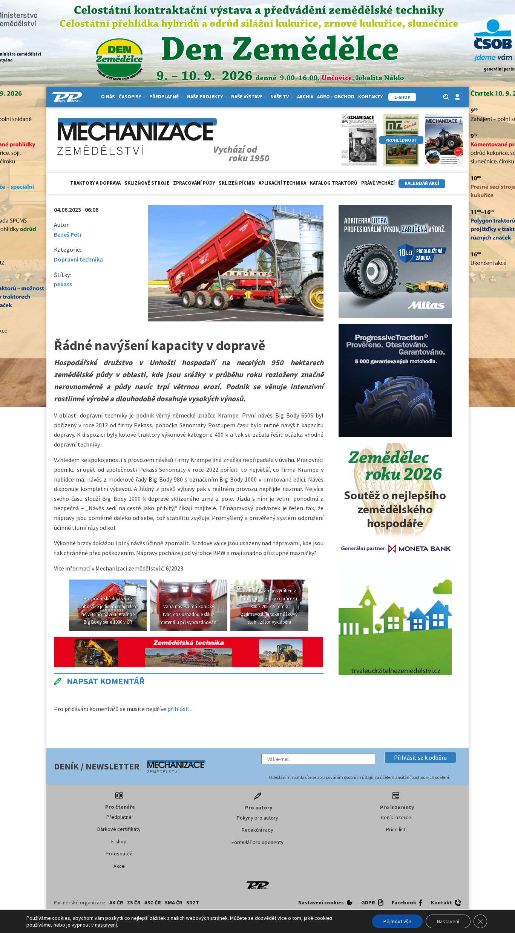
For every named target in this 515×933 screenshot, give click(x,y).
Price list (396, 829)
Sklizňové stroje (146, 183)
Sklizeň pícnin (237, 183)
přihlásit (178, 709)
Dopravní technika (78, 259)
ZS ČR (134, 902)
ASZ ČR (152, 902)
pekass (63, 284)
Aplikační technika (282, 183)
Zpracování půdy (194, 183)
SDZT (192, 902)
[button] (420, 757)
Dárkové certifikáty (119, 829)
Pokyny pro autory (257, 817)
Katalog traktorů (333, 183)
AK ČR (116, 902)
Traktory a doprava (95, 183)
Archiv (305, 96)
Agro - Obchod (335, 96)
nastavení (106, 924)
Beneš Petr (68, 234)
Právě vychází (378, 183)
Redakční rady (257, 829)
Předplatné (119, 817)
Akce (119, 866)
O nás (108, 96)
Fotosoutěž (119, 853)
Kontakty (370, 96)
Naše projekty (205, 96)
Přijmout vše (397, 921)
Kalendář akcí (422, 183)
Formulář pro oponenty (257, 842)
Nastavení (448, 921)
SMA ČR (173, 902)
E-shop (119, 841)
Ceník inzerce (396, 817)
